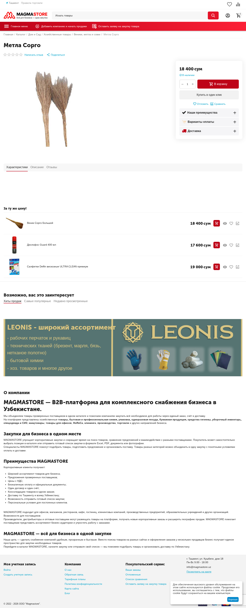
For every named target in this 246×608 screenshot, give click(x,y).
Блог (67, 593)
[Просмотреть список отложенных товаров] (229, 6)
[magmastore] (26, 15)
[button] (56, 54)
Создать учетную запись (18, 574)
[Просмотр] (225, 223)
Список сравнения (136, 579)
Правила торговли (32, 2)
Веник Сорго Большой (40, 222)
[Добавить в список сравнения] (237, 223)
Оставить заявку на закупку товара (146, 583)
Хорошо (233, 599)
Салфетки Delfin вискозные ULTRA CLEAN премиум (57, 266)
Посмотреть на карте (199, 571)
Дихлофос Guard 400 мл (41, 244)
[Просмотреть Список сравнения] (238, 6)
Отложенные (133, 574)
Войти (7, 569)
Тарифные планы (75, 579)
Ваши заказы (133, 569)
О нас (68, 569)
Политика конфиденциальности (83, 583)
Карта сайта (72, 588)
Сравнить (219, 103)
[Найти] (213, 15)
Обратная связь (74, 574)
